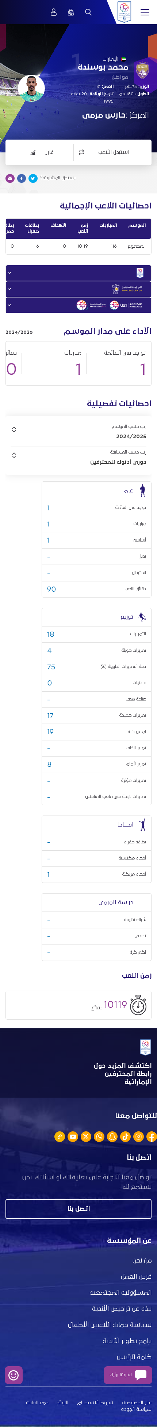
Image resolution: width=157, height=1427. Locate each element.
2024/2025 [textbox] (131, 436)
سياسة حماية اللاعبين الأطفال (110, 1325)
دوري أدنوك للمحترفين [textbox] (118, 462)
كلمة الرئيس (134, 1357)
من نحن (142, 1261)
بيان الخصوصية (137, 1403)
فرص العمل (136, 1277)
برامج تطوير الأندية (127, 1341)
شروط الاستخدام (95, 1403)
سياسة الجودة (136, 1409)
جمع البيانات (37, 1403)
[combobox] (78, 436)
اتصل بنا (78, 1209)
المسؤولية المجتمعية (120, 1293)
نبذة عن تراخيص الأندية (122, 1309)
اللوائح (62, 1403)
